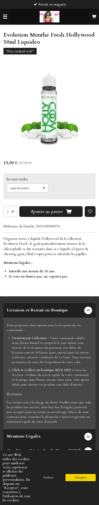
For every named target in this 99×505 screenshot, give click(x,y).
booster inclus (17, 179)
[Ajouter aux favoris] (90, 211)
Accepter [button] (81, 477)
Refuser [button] (49, 477)
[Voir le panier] (94, 17)
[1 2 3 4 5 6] (10, 211)
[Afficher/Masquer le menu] (5, 17)
